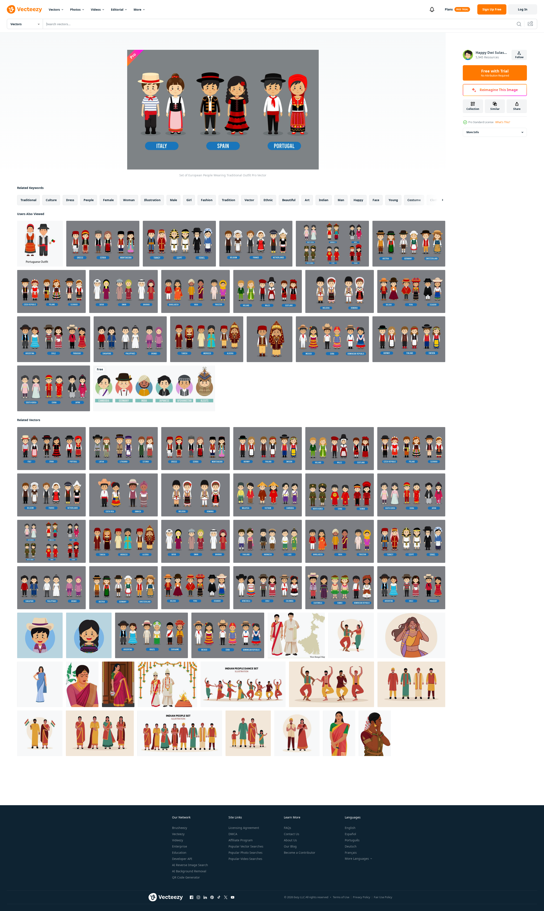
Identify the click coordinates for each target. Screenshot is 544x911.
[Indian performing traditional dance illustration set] (243, 684)
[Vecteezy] (24, 9)
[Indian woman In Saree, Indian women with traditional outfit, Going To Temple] (118, 684)
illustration (152, 200)
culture (51, 200)
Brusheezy (179, 828)
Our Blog (290, 846)
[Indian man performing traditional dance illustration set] (331, 684)
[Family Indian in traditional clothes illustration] (248, 733)
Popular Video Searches (245, 859)
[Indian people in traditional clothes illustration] (179, 733)
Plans (449, 9)
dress (70, 200)
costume (414, 200)
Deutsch (351, 846)
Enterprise (179, 846)
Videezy (177, 840)
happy (358, 200)
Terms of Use (341, 897)
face (376, 200)
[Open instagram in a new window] (198, 897)
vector (249, 200)
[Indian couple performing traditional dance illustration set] (351, 635)
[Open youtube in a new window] (232, 897)
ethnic (268, 200)
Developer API (182, 859)
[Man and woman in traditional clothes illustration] (39, 733)
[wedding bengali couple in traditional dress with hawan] (167, 684)
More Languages (357, 858)
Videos (96, 9)
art (307, 200)
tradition (228, 200)
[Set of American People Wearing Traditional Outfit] (411, 291)
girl (189, 200)
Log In (522, 9)
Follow (519, 57)
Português (352, 840)
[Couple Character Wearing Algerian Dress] (269, 339)
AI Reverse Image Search (190, 865)
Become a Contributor (299, 853)
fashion (206, 200)
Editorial (117, 9)
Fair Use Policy (383, 897)
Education (179, 853)
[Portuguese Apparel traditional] (40, 244)
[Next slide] (439, 200)
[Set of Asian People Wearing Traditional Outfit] (179, 244)
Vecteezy (178, 834)
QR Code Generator (186, 877)
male (173, 200)
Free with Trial (495, 72)
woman (129, 200)
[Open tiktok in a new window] (219, 897)
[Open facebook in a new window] (191, 897)
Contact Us (291, 834)
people (89, 200)
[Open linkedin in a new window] (205, 897)
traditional (28, 200)
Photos (75, 9)
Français (351, 853)
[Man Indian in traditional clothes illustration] (411, 684)
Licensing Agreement (244, 828)
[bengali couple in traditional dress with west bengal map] (296, 635)
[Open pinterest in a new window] (212, 897)
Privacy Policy (361, 897)
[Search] (519, 24)
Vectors (54, 9)
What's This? (502, 122)
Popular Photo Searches (245, 853)
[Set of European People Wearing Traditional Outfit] (102, 244)
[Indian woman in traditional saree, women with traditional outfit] (339, 733)
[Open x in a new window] (225, 897)
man (341, 200)
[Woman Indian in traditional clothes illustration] (100, 733)
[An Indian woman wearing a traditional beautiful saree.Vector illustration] (40, 684)
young (393, 200)
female (108, 200)
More (137, 9)
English (350, 828)
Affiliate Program (241, 840)
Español (350, 834)
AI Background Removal (189, 871)
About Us (290, 840)
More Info (472, 132)
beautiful (288, 200)
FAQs (287, 828)
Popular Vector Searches (246, 846)
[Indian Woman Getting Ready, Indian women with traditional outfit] (375, 733)
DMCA (233, 834)
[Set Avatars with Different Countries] (154, 388)
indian (323, 200)
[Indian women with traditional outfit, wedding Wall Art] (82, 684)
